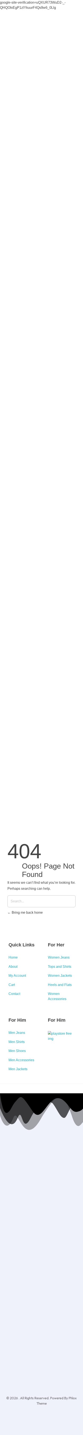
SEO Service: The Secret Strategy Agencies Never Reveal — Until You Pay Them (73, 597)
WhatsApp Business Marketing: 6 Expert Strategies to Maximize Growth (75, 701)
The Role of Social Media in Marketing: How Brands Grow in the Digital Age (74, 761)
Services (69, 46)
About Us (66, 34)
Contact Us (67, 413)
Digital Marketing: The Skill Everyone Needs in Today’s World (74, 654)
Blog (66, 54)
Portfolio (69, 403)
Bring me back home (27, 912)
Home (67, 23)
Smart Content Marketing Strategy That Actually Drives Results (74, 480)
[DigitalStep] (18, 422)
